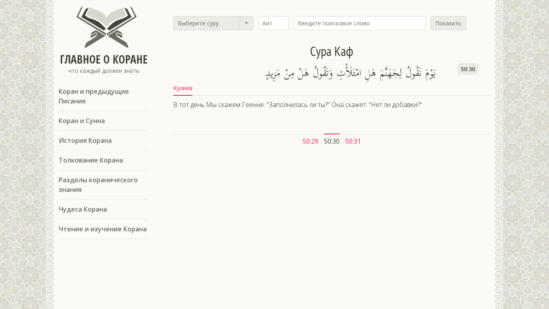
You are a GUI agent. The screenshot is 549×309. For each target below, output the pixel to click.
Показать (448, 23)
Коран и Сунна (82, 120)
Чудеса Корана (83, 209)
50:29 (310, 141)
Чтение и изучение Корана (103, 229)
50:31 (353, 141)
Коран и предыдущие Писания (94, 96)
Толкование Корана (91, 160)
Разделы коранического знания (98, 184)
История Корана (85, 140)
